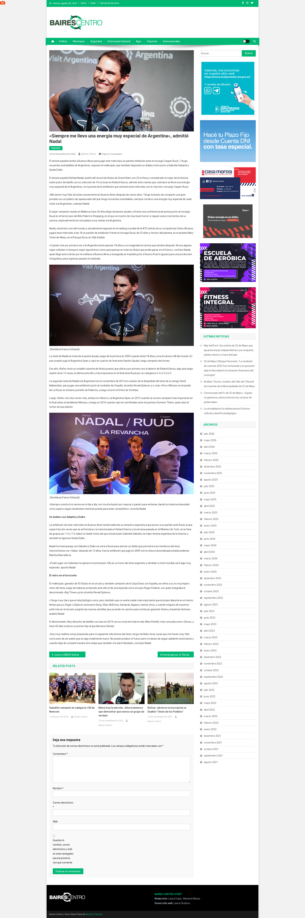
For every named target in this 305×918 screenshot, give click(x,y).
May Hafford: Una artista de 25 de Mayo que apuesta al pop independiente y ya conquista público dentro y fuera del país (228, 350)
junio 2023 (209, 617)
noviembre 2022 (213, 663)
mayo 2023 (210, 624)
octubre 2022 (211, 670)
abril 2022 (209, 709)
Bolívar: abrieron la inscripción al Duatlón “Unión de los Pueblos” (167, 709)
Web (55, 821)
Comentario (60, 753)
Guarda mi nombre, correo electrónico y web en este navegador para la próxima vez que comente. (63, 851)
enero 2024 (210, 571)
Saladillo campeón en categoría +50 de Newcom (72, 709)
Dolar (93, 3)
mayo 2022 (210, 703)
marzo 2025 (210, 512)
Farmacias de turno (109, 3)
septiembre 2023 (213, 597)
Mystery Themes (94, 914)
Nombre (58, 788)
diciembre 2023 (212, 578)
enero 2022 (210, 729)
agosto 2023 (211, 604)
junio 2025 (209, 492)
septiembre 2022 (213, 676)
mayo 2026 (210, 440)
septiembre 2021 (213, 755)
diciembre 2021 (212, 735)
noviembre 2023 (213, 584)
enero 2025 (210, 525)
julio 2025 (209, 486)
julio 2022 (209, 689)
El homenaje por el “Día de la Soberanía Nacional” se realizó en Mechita (177, 654)
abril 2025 (209, 506)
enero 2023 (210, 650)
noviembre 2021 (213, 742)
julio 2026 (209, 433)
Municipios (79, 41)
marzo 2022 (210, 716)
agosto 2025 (211, 479)
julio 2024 (209, 532)
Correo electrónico (63, 804)
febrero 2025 (211, 519)
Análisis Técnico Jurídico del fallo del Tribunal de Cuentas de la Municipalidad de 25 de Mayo (229, 384)
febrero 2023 (211, 644)
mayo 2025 (210, 499)
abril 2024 (209, 552)
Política (63, 41)
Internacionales (171, 41)
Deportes (152, 41)
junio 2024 (209, 538)
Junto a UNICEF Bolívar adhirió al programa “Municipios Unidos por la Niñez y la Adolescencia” (69, 654)
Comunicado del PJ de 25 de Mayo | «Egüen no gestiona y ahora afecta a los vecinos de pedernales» (228, 398)
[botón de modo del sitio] (246, 41)
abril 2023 (209, 630)
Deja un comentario (112, 154)
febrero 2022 (211, 722)
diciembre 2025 (212, 466)
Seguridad (96, 41)
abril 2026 (209, 446)
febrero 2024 (211, 565)
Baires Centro (88, 153)
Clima (83, 3)
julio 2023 (209, 611)
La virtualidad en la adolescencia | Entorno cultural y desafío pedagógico (227, 411)
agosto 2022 (211, 683)
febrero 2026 (211, 460)
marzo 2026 (210, 453)
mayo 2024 (210, 545)
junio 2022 (209, 696)
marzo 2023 (210, 637)
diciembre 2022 (212, 657)
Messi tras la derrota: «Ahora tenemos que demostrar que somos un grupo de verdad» (121, 711)
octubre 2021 (211, 749)
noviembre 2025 (213, 473)
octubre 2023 (211, 591)
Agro (138, 41)
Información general (118, 41)
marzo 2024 (210, 558)
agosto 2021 (211, 762)
